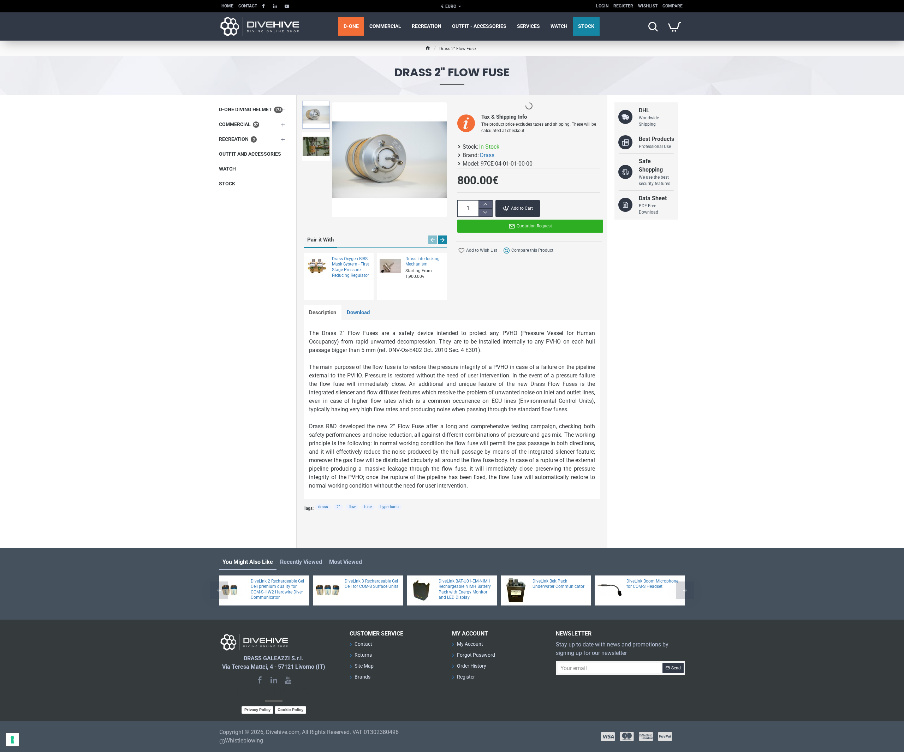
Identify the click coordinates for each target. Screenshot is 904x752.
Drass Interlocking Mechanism (422, 261)
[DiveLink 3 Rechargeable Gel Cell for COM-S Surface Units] (327, 590)
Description (322, 312)
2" (338, 507)
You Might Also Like (247, 562)
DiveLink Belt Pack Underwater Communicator (558, 584)
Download (358, 312)
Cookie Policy (290, 709)
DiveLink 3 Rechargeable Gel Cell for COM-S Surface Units (371, 584)
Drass (487, 155)
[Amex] (646, 736)
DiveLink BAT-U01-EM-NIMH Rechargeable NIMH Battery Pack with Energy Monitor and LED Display (465, 589)
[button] (318, 105)
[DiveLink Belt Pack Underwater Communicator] (515, 590)
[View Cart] (674, 26)
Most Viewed (345, 562)
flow (352, 507)
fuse (368, 507)
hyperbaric (389, 507)
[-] (485, 212)
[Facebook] (259, 680)
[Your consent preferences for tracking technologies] (12, 739)
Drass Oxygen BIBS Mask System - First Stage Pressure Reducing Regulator (350, 267)
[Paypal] (665, 736)
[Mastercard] (627, 736)
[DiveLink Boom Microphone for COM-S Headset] (609, 590)
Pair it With (320, 240)
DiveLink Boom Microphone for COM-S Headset (652, 584)
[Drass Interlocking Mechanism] (390, 266)
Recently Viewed (301, 562)
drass (323, 507)
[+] (485, 205)
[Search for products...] (653, 26)
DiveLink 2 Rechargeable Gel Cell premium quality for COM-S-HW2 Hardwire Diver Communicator (277, 589)
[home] (427, 47)
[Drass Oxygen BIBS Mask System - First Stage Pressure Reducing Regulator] (316, 266)
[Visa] (608, 736)
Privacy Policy (257, 709)
